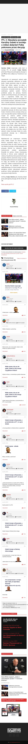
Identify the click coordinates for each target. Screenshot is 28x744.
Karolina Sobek (10, 34)
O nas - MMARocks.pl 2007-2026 (14, 742)
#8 (25, 443)
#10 (25, 502)
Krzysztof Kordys (9, 50)
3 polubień (23, 404)
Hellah (8, 382)
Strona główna (3, 34)
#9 (25, 471)
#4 (25, 344)
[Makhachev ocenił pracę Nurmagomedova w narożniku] (4, 227)
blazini (8, 435)
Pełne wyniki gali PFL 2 (7, 184)
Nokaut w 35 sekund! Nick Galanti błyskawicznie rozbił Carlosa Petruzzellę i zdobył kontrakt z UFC (18, 234)
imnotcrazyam (10, 409)
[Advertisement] (14, 18)
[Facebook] (10, 735)
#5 (25, 363)
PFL (19, 37)
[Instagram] (14, 735)
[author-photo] (14, 204)
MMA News (14, 37)
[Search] (26, 2)
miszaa (8, 336)
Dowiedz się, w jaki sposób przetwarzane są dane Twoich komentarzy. (13, 253)
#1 (25, 271)
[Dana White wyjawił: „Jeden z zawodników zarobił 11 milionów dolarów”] (4, 221)
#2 (25, 304)
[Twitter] (14, 209)
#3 (25, 326)
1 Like (24, 377)
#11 (25, 520)
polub (24, 315)
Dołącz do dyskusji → (22, 258)
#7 (25, 417)
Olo (7, 569)
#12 (25, 546)
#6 (25, 389)
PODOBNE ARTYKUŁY (6, 216)
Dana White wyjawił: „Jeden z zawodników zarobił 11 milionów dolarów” (17, 221)
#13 (25, 576)
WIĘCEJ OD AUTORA (17, 216)
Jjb (7, 512)
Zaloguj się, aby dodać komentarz (14, 248)
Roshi (8, 319)
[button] (2, 2)
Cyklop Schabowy (11, 355)
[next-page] (4, 239)
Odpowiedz (5, 315)
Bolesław (9, 494)
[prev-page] (2, 239)
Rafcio (8, 264)
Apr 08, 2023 (5, 271)
